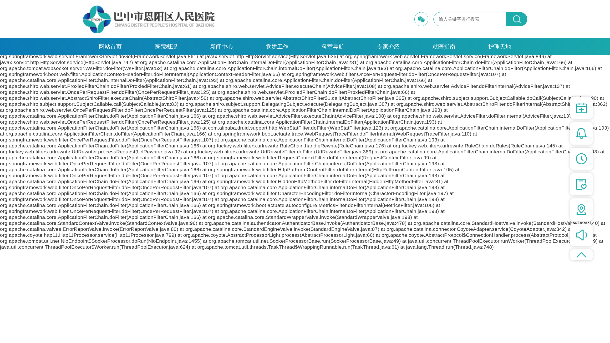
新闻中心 (221, 46)
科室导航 (332, 46)
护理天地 (499, 46)
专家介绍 (388, 46)
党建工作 (277, 46)
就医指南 (443, 46)
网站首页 (110, 46)
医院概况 (166, 46)
